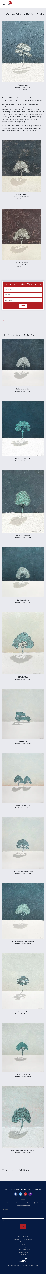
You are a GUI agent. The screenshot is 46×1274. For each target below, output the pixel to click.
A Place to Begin (23, 85)
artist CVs (17, 1241)
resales (25, 1244)
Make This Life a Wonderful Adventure (23, 1150)
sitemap (23, 1249)
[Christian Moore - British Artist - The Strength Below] (23, 572)
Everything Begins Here (23, 536)
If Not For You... (23, 677)
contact (23, 1246)
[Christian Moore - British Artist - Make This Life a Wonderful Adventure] (23, 1117)
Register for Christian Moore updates (23, 284)
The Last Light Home (21, 263)
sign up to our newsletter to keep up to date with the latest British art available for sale (23, 1204)
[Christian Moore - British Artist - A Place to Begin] (23, 51)
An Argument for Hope (23, 389)
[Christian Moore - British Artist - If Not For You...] (23, 643)
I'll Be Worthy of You (23, 1075)
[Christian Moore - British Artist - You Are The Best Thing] (23, 778)
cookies (23, 1257)
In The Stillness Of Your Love (23, 459)
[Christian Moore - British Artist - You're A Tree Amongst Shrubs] (23, 843)
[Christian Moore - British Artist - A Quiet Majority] (21, 166)
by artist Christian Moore (23, 89)
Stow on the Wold (16, 1189)
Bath (34, 1189)
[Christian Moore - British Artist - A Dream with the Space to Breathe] (23, 911)
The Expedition (23, 742)
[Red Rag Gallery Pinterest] (25, 1194)
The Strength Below (23, 600)
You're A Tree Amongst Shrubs (23, 872)
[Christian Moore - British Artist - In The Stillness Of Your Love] (23, 428)
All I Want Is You (23, 1012)
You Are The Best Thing (23, 806)
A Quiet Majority (21, 195)
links (20, 1244)
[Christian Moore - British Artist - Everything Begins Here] (23, 501)
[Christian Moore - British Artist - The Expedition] (23, 714)
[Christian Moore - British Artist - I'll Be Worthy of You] (23, 1047)
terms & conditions (23, 1251)
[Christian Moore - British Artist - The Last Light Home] (21, 234)
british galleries (23, 1238)
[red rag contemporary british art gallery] (7, 4)
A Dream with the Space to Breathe (23, 942)
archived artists (27, 1241)
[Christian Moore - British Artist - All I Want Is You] (23, 981)
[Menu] (41, 4)
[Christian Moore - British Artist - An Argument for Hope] (23, 362)
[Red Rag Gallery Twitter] (20, 1194)
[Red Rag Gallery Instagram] (30, 1194)
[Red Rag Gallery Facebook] (16, 1194)
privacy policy (23, 1254)
